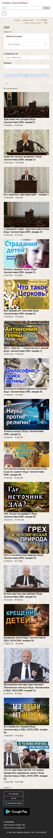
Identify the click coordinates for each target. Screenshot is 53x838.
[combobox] (26, 57)
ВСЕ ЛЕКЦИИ (42, 20)
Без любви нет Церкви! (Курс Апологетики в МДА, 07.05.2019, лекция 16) (25, 729)
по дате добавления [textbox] (13, 57)
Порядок (7, 63)
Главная (17, 20)
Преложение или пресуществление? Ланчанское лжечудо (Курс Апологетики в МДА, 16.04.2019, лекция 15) (26, 687)
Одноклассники (14, 803)
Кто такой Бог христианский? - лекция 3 (26, 194)
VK (14, 798)
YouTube (14, 794)
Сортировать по (11, 54)
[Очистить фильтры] (26, 75)
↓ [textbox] (5, 67)
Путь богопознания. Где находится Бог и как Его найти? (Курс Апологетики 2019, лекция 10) (25, 471)
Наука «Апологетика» (33, 23)
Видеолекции (28, 20)
